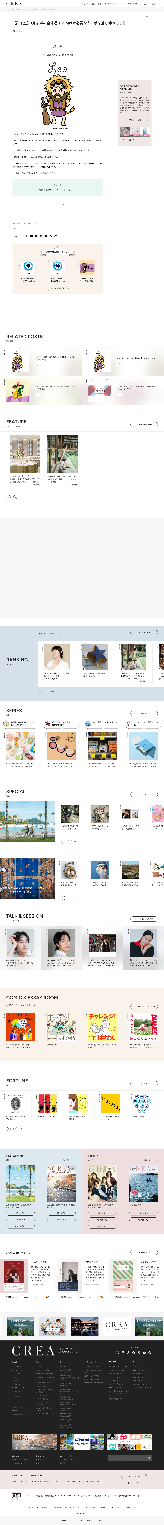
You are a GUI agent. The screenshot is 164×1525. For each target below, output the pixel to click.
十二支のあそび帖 (113, 1381)
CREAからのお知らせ (18, 1414)
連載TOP (38, 1367)
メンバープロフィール (67, 1459)
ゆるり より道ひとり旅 (115, 1399)
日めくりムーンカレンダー (140, 1384)
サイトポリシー (116, 1508)
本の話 (101, 1521)
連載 (93, 4)
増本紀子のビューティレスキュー (45, 1415)
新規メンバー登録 (135, 120)
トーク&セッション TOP (144, 919)
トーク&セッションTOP (91, 1367)
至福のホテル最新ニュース (44, 1386)
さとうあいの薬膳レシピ (43, 1395)
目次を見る (20, 1213)
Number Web (78, 1521)
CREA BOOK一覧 (144, 1252)
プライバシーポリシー (131, 1508)
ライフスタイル (16, 1384)
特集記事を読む (20, 1219)
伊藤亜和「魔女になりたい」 (117, 1370)
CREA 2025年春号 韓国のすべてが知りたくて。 (69, 1404)
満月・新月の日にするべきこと (142, 1387)
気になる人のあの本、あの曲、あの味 (93, 1371)
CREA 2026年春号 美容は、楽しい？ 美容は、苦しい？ (69, 1378)
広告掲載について (89, 1508)
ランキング (15, 1397)
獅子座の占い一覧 (57, 288)
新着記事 (85, 4)
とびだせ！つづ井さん (115, 1377)
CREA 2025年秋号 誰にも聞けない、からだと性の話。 (69, 1391)
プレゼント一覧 (125, 140)
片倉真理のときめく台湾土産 (45, 1374)
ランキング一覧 (144, 632)
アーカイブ (15, 1400)
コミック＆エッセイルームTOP (144, 1006)
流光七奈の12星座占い (139, 1374)
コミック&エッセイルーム (131, 4)
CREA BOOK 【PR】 (18, 1463)
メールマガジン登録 (134, 1477)
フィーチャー (16, 1404)
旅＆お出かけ (16, 1374)
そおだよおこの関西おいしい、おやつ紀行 (45, 1391)
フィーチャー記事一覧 (144, 424)
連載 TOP (144, 713)
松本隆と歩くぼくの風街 (91, 1379)
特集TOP (62, 1367)
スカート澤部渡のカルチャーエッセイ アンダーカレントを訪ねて (117, 1393)
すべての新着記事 (17, 1367)
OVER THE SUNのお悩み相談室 (93, 1383)
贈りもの (14, 1370)
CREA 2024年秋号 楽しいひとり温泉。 (66, 1415)
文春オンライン (90, 1521)
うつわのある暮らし (42, 1399)
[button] (8, 497)
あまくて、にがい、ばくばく (117, 1387)
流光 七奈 (19, 31)
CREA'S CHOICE (17, 1407)
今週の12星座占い (138, 1377)
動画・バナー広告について (73, 1508)
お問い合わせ (57, 1508)
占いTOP (144, 1083)
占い (145, 4)
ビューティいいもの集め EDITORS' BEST (43, 1403)
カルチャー (15, 1381)
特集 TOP (144, 794)
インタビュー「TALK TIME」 (117, 1384)
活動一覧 (63, 1463)
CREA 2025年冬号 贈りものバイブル (65, 1409)
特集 (99, 4)
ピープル (38, 1459)
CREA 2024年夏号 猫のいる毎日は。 (65, 1421)
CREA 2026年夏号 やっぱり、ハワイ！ (66, 1371)
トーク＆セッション (112, 4)
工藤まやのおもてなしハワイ (45, 1383)
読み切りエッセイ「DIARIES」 (117, 1374)
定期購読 (103, 1508)
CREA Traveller (65, 1521)
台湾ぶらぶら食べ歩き (43, 1370)
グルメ (14, 1377)
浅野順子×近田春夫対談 (91, 1376)
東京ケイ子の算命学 (139, 1381)
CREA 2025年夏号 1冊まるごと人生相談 (66, 1398)
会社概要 (44, 1508)
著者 (37, 1463)
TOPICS (14, 1411)
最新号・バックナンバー (19, 1459)
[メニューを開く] (153, 3)
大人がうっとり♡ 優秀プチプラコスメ (45, 1409)
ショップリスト (20, 1226)
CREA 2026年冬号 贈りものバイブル (65, 1385)
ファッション (16, 1391)
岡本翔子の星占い (138, 1370)
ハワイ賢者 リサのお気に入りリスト (45, 1378)
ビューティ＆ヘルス (18, 1387)
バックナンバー (67, 1160)
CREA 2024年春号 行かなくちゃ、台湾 (66, 1426)
